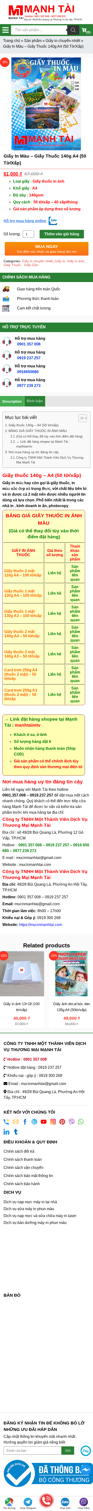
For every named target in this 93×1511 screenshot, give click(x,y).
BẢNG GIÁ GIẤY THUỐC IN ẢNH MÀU (38, 431)
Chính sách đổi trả (19, 1151)
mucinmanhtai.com (35, 865)
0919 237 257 (29, 358)
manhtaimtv (28, 725)
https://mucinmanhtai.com (40, 925)
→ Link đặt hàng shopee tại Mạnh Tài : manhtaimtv (43, 444)
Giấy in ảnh (75, 261)
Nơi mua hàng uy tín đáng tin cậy (34, 452)
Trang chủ (11, 41)
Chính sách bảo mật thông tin (28, 1176)
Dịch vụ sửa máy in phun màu (29, 1209)
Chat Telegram (28, 1508)
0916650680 (28, 372)
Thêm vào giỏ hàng (61, 234)
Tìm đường (9, 1508)
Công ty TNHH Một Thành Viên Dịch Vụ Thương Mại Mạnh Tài (49, 460)
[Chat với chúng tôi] (85, 1450)
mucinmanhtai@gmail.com (39, 858)
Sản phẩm (32, 41)
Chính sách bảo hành (22, 1184)
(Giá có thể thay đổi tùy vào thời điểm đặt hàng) (49, 436)
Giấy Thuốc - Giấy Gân (21, 265)
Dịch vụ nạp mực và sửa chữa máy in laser (40, 1216)
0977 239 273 (29, 386)
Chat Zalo (65, 1508)
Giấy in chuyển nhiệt (63, 41)
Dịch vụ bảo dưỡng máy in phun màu (35, 1223)
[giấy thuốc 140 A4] (46, 103)
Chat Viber (84, 1508)
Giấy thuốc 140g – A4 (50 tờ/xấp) (34, 425)
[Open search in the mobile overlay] (45, 30)
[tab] (12, 401)
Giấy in (60, 261)
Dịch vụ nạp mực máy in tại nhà (30, 1202)
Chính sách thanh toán (23, 1159)
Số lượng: (12, 234)
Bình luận (35, 401)
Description (12, 401)
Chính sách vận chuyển (23, 1168)
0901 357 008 (29, 344)
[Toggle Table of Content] (80, 418)
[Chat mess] (85, 1470)
